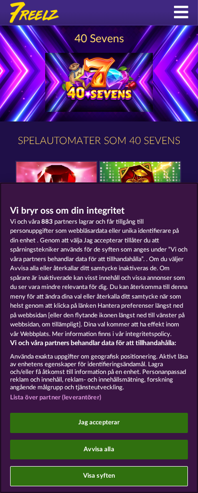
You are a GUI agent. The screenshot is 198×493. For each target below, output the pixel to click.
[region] (99, 337)
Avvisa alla (99, 449)
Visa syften (99, 476)
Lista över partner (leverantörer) (55, 398)
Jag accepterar (99, 423)
